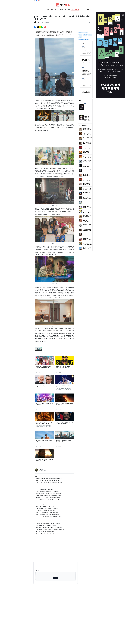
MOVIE (51, 9)
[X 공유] (38, 27)
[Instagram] (38, 0)
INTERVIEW (56, 9)
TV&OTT (61, 9)
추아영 (40, 469)
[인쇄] (89, 22)
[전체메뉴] (35, 10)
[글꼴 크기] (92, 22)
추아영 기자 (38, 22)
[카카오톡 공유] (40, 27)
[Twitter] (34, 0)
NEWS (48, 9)
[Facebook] (36, 0)
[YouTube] (41, 0)
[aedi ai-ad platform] (36, 38)
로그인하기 (55, 577)
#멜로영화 (85, 34)
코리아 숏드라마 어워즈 (75, 9)
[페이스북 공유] (35, 27)
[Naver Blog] (39, 0)
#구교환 (86, 32)
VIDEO (65, 9)
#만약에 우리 (81, 32)
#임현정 (80, 37)
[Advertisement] (54, 139)
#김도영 (90, 34)
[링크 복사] (45, 27)
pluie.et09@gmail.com (42, 470)
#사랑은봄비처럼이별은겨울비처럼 (83, 39)
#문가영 (80, 34)
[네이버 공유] (42, 27)
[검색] (90, 10)
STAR (69, 9)
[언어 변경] (88, 10)
